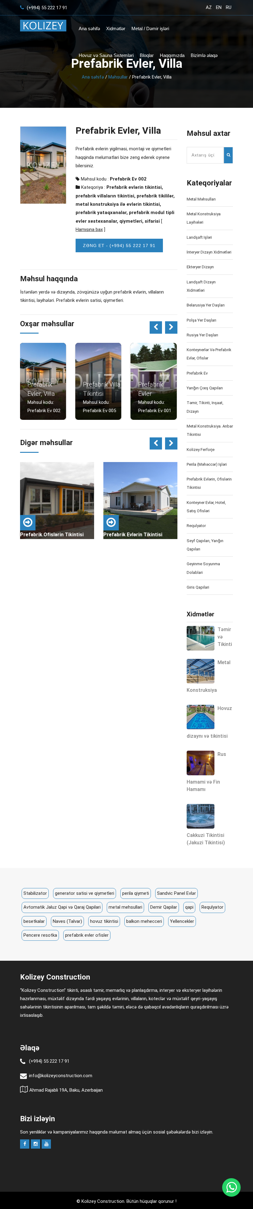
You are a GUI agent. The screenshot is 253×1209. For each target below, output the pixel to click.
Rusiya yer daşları (202, 335)
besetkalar (34, 921)
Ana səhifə (89, 28)
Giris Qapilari (198, 587)
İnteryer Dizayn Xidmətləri (209, 252)
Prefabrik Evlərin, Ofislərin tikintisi (209, 483)
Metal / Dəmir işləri (150, 28)
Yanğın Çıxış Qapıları (205, 388)
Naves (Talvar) (67, 921)
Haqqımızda (172, 55)
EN (219, 7)
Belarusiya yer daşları (206, 305)
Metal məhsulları (201, 199)
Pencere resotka (40, 935)
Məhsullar (118, 77)
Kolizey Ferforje (200, 449)
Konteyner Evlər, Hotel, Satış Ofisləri (206, 506)
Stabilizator (35, 893)
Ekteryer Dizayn (200, 267)
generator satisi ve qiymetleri (84, 893)
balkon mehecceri (144, 921)
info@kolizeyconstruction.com (60, 1075)
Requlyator (196, 525)
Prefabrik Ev (197, 373)
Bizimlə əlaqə (204, 55)
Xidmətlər (115, 28)
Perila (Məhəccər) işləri (207, 464)
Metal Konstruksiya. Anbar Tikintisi (210, 430)
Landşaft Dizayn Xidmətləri (201, 286)
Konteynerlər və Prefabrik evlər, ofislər (209, 353)
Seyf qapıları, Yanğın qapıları (205, 544)
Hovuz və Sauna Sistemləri (106, 55)
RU (228, 7)
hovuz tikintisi (104, 921)
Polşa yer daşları (201, 320)
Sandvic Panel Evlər (176, 893)
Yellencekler (182, 921)
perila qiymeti (135, 893)
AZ (209, 7)
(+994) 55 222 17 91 (46, 7)
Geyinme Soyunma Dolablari (203, 568)
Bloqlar (147, 55)
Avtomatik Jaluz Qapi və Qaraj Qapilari (62, 907)
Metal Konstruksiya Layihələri (204, 218)
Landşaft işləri (199, 237)
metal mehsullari (125, 907)
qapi (189, 907)
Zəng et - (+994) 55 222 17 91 (119, 245)
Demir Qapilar (163, 907)
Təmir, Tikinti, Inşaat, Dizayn (205, 406)
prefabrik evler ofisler (87, 935)
